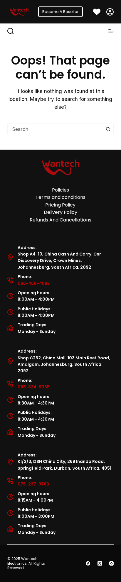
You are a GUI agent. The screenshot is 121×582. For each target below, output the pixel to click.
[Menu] (111, 31)
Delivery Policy (60, 212)
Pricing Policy (60, 205)
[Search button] (107, 129)
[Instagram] (111, 563)
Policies (60, 190)
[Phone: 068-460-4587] (10, 280)
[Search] (10, 31)
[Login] (110, 12)
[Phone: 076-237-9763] (10, 481)
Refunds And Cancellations (60, 219)
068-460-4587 (34, 283)
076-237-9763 (33, 484)
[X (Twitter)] (100, 563)
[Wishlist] (96, 12)
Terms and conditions (60, 197)
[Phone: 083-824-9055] (10, 384)
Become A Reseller (60, 11)
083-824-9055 (34, 387)
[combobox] (55, 129)
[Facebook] (88, 563)
